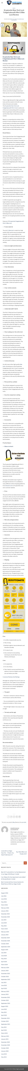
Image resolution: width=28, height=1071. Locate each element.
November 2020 (5, 1045)
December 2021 (5, 1018)
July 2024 (3, 952)
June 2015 (4, 1054)
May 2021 (4, 1027)
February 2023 (5, 991)
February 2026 (5, 908)
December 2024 (5, 937)
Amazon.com (9, 485)
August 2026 (4, 893)
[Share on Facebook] (8, 816)
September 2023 (5, 979)
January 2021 (4, 1039)
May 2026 (4, 902)
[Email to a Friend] (14, 816)
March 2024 (4, 964)
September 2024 (5, 946)
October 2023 (5, 976)
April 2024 (4, 961)
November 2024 (5, 940)
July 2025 (3, 919)
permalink (24, 822)
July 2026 (3, 896)
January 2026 (4, 911)
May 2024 (4, 958)
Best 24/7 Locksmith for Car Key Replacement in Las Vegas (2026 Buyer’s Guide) (13, 873)
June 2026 (4, 899)
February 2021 (5, 1036)
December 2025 (5, 914)
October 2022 (5, 1000)
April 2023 (4, 988)
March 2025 (4, 928)
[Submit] (25, 862)
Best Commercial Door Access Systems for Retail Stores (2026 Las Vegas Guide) (12, 883)
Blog (14, 8)
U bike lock (10, 230)
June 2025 (4, 922)
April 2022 (4, 1015)
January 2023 (4, 994)
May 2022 (4, 1012)
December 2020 (5, 1042)
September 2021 (5, 1024)
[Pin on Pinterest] (17, 816)
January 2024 (4, 970)
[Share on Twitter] (11, 816)
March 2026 (4, 905)
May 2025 (4, 925)
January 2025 (4, 934)
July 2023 (3, 982)
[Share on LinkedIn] (19, 816)
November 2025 (5, 917)
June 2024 (4, 955)
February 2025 (5, 931)
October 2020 (5, 1048)
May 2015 (4, 1057)
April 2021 (4, 1030)
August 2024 (4, 949)
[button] (2, 3)
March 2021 (4, 1033)
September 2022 (5, 1003)
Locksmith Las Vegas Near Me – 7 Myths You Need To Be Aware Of (7, 852)
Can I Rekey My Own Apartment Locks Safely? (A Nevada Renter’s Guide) (13, 878)
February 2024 (5, 967)
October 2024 (5, 943)
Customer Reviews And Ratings (11, 677)
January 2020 (4, 1051)
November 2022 (5, 997)
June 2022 (4, 1009)
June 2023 (4, 985)
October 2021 (5, 1021)
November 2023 (5, 973)
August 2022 (4, 1006)
